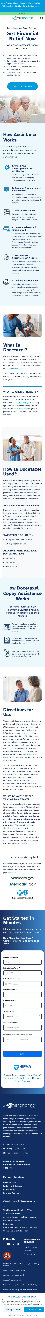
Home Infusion (9, 1182)
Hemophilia (8, 1224)
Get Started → (22, 13)
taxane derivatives (14, 368)
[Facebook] (5, 1244)
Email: (18, 1153)
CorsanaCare (29, 1254)
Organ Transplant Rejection (15, 1231)
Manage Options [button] (13, 1309)
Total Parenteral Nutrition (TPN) (17, 1210)
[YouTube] (9, 1244)
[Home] (19, 1106)
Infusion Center (31, 1247)
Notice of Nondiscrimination (12, 1280)
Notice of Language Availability (13, 1285)
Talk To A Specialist (22, 86)
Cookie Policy (12, 1315)
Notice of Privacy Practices (12, 1275)
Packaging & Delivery (12, 1186)
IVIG (5, 1206)
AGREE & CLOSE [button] (34, 1309)
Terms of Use (10, 1078)
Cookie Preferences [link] (10, 1290)
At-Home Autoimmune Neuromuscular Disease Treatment (19, 1219)
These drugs (23, 402)
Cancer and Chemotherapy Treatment (20, 1227)
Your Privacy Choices (31, 1315)
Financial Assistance (12, 1193)
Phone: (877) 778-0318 (17, 1144)
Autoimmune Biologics (13, 1213)
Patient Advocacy (10, 1189)
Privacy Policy (20, 1315)
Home (9, 28)
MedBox (27, 1251)
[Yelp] (7, 1259)
